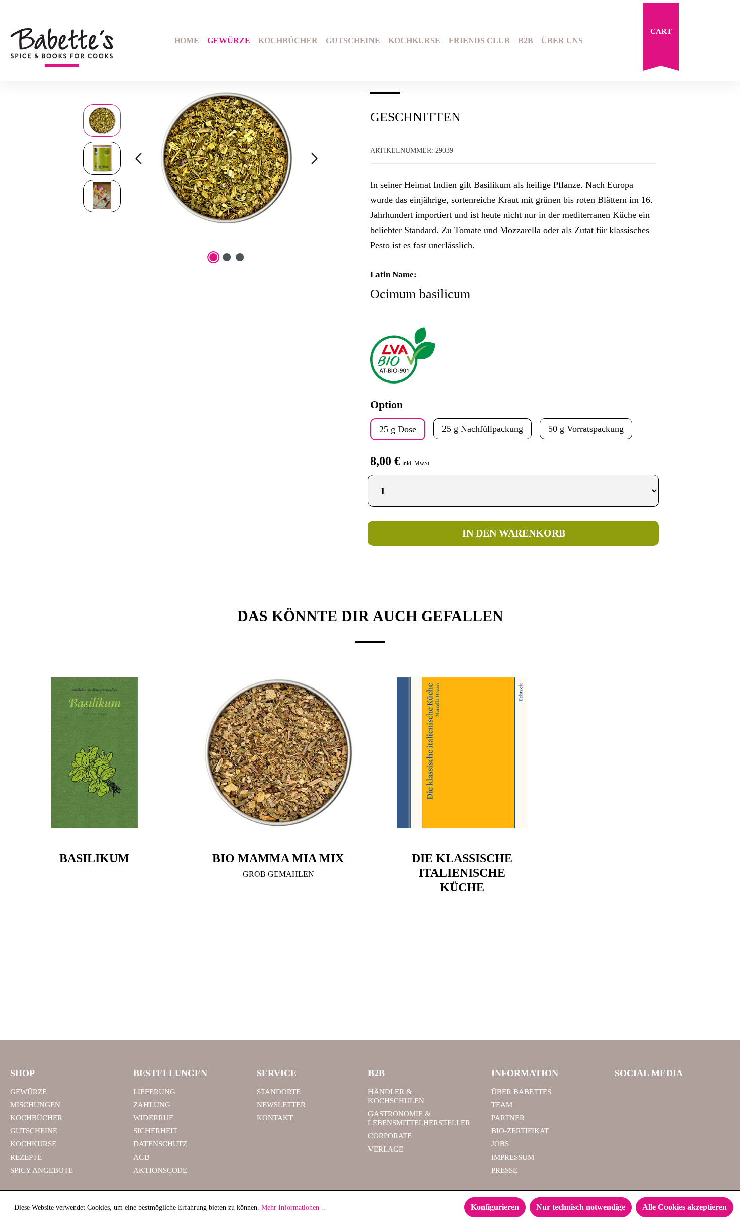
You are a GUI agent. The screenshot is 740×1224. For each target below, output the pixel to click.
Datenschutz (160, 1144)
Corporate (390, 1136)
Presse (504, 1170)
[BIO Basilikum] (226, 158)
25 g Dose (397, 429)
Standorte (279, 1092)
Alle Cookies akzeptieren (684, 1207)
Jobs (500, 1144)
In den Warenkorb (513, 533)
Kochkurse (33, 1144)
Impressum (512, 1157)
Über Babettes (521, 1092)
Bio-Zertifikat (520, 1131)
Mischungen (35, 1105)
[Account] (723, 41)
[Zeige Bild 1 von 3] (213, 257)
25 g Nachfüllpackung (482, 429)
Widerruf (153, 1118)
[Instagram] (652, 1096)
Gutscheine (33, 1131)
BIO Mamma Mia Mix (278, 858)
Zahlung (151, 1105)
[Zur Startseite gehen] (61, 48)
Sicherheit (155, 1131)
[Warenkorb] (661, 39)
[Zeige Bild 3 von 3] (240, 257)
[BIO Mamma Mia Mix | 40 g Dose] (278, 752)
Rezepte (26, 1157)
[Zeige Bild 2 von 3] (227, 257)
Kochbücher (36, 1118)
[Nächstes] (314, 158)
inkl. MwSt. (416, 463)
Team (501, 1105)
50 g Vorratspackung (586, 429)
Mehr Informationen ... (294, 1207)
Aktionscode (160, 1170)
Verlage (385, 1149)
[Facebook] (626, 1096)
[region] (202, 158)
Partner (508, 1118)
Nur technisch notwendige (580, 1207)
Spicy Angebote (41, 1170)
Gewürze (28, 1092)
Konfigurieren (495, 1207)
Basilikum (94, 858)
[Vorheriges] (138, 158)
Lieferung (154, 1092)
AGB (141, 1157)
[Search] (697, 41)
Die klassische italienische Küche (462, 873)
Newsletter (281, 1105)
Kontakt (275, 1118)
